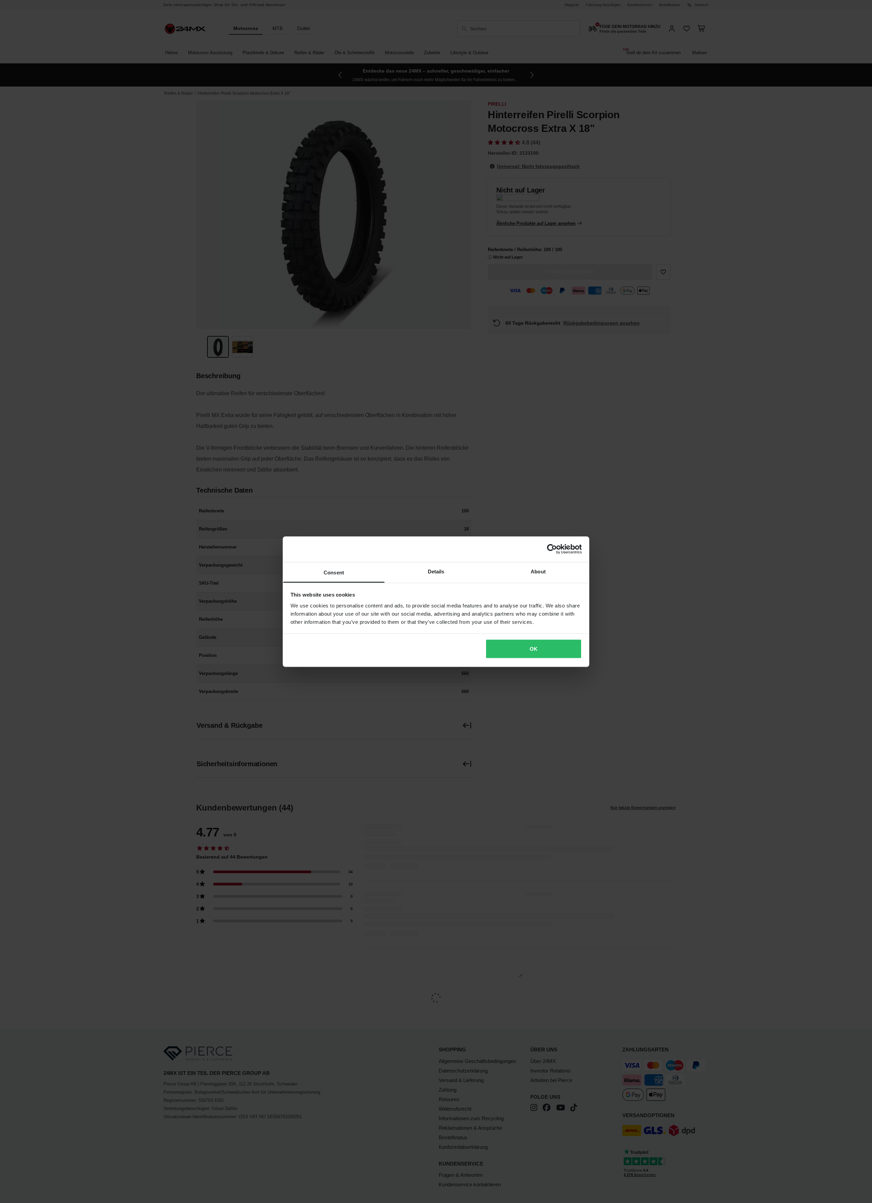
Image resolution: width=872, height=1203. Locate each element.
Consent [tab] (334, 572)
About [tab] (538, 571)
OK (534, 649)
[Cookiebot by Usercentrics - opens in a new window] (552, 549)
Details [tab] (436, 571)
